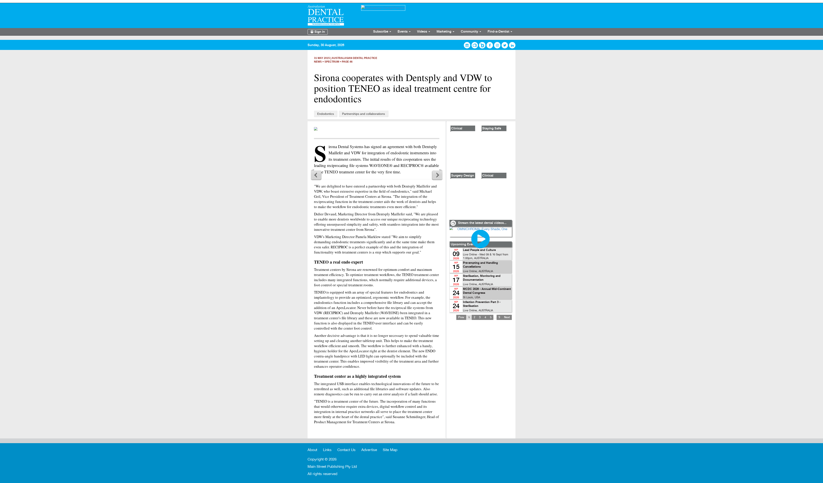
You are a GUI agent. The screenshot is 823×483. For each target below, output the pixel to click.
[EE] (331, 15)
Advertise (369, 450)
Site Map (390, 450)
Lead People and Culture (479, 250)
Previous (316, 174)
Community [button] (470, 31)
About (312, 450)
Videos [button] (422, 31)
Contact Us (346, 450)
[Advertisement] (480, 381)
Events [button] (403, 31)
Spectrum (331, 61)
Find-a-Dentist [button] (499, 31)
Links (327, 450)
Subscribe (381, 31)
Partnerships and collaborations (363, 114)
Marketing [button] (444, 31)
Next (437, 174)
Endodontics (325, 114)
